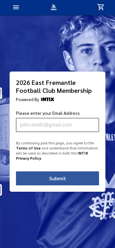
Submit (57, 178)
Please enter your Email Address (48, 113)
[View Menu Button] (16, 7)
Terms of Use (28, 147)
